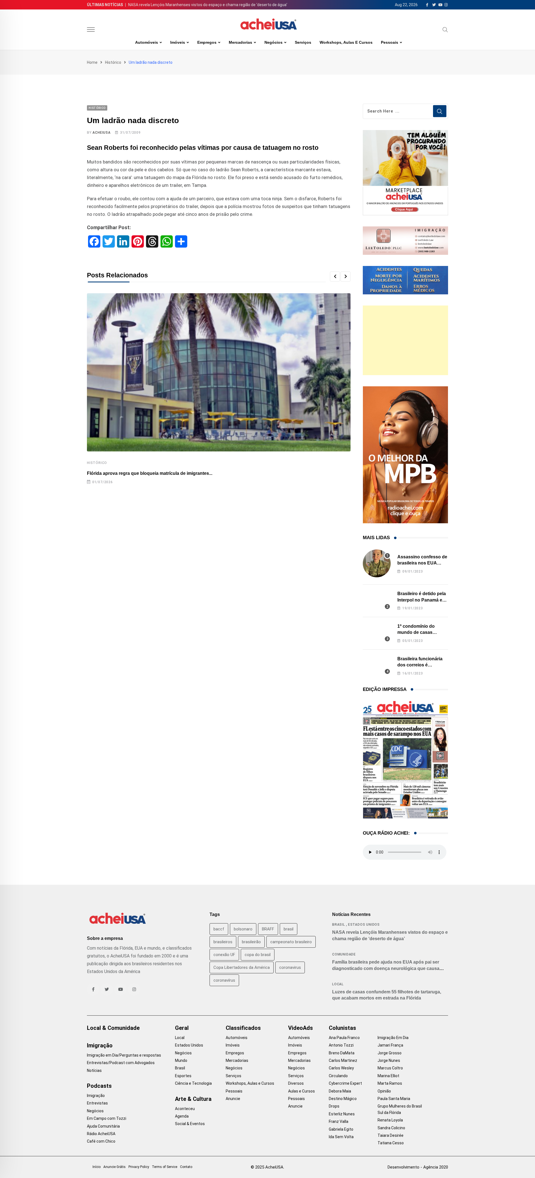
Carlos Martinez (343, 1060)
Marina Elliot (388, 1076)
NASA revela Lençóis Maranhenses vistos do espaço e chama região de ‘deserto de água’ (207, 5)
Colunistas (342, 1028)
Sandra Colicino (391, 1128)
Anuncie (233, 1098)
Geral (182, 1028)
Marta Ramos (390, 1083)
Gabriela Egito (341, 1129)
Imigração (100, 1045)
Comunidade (344, 954)
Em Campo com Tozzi (106, 1118)
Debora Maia (340, 1091)
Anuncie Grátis (114, 1167)
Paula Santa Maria (394, 1098)
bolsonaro (243, 929)
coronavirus (290, 967)
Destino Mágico (343, 1098)
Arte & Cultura (193, 1099)
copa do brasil (258, 954)
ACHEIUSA (101, 133)
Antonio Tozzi (341, 1045)
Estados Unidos (364, 925)
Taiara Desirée (390, 1135)
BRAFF (268, 929)
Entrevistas (97, 1103)
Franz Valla (338, 1121)
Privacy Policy (138, 1167)
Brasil (338, 925)
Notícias (94, 1070)
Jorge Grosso (390, 1053)
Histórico (113, 62)
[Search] (445, 29)
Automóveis (146, 42)
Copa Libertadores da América (241, 967)
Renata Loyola (390, 1120)
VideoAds (300, 1028)
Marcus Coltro (390, 1068)
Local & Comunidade (113, 1028)
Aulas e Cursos (301, 1091)
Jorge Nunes (389, 1060)
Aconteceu (185, 1108)
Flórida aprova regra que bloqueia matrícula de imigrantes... (149, 473)
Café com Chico (101, 1141)
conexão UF (224, 954)
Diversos (296, 1083)
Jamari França (390, 1045)
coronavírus (224, 980)
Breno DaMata (341, 1053)
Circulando (338, 1076)
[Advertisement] (405, 340)
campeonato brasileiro (291, 941)
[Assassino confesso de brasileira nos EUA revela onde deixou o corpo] (377, 563)
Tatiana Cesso (391, 1143)
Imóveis (177, 42)
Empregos (207, 42)
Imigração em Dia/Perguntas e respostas (124, 1055)
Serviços (303, 42)
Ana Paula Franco (344, 1037)
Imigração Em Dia (393, 1037)
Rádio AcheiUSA (101, 1133)
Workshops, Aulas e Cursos (346, 42)
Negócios (273, 42)
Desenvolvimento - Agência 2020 (418, 1167)
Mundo (181, 1060)
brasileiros (222, 941)
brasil (288, 929)
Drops (334, 1106)
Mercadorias (240, 42)
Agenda (182, 1116)
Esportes (183, 1076)
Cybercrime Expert (345, 1083)
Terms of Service (164, 1167)
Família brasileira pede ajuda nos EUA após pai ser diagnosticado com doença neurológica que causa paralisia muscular (385, 968)
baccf (218, 929)
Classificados (243, 1028)
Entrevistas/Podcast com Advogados (121, 1062)
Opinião (384, 1091)
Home (92, 62)
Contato (186, 1167)
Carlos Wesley (341, 1068)
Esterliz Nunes (342, 1114)
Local (338, 984)
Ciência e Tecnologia (193, 1083)
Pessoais (389, 42)
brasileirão (251, 941)
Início (97, 1167)
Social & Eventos (190, 1123)
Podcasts (99, 1085)
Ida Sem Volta (341, 1137)
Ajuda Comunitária (103, 1126)
